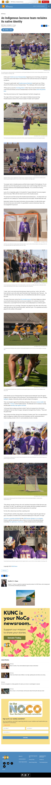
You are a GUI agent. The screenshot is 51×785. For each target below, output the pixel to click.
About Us (20, 756)
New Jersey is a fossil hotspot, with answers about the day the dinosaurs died (27, 690)
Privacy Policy (31, 759)
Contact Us (41, 759)
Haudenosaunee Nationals (25, 83)
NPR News (3, 13)
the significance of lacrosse (16, 521)
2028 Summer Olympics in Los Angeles (33, 518)
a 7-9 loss (11, 403)
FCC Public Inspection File (33, 756)
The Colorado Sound (43, 762)
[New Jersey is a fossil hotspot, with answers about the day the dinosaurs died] (5, 691)
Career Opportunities (23, 761)
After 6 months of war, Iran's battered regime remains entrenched (24, 665)
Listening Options (22, 759)
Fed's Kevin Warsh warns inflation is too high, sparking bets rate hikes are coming (27, 674)
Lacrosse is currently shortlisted (12, 518)
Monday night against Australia (18, 405)
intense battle (40, 402)
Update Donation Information (42, 756)
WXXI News (14, 566)
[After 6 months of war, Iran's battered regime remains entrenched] (5, 666)
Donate (46, 2)
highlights (6, 399)
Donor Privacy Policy (33, 762)
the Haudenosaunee (26, 299)
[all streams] (49, 6)
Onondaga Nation (20, 87)
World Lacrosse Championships (18, 77)
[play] (3, 6)
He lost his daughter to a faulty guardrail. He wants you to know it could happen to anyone (20, 684)
